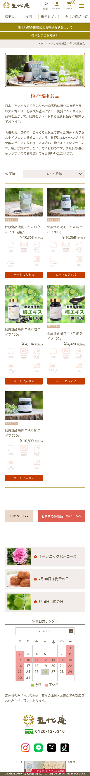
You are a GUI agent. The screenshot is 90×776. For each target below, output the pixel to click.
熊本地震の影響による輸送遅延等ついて (45, 27)
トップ (42, 43)
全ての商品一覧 (76, 16)
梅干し (9, 16)
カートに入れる (24, 274)
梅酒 (28, 16)
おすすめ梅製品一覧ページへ (61, 516)
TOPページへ (19, 516)
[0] (69, 5)
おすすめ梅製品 (57, 43)
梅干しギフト (51, 16)
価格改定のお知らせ (45, 35)
